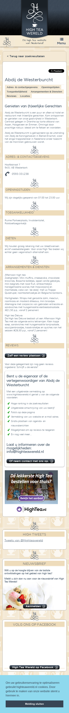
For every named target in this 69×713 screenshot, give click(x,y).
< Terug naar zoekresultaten (26, 56)
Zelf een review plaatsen (23, 355)
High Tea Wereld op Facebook (32, 667)
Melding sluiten (34, 703)
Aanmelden (33, 606)
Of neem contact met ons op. (29, 461)
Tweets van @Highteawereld (23, 540)
